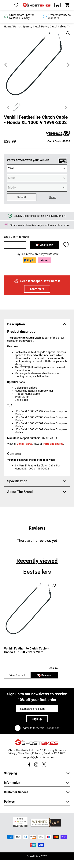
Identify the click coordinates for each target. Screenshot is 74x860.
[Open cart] (67, 5)
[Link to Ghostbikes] (37, 5)
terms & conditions (48, 728)
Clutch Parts (40, 26)
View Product (17, 675)
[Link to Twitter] (44, 764)
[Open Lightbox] (66, 31)
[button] (57, 5)
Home (7, 26)
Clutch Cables (58, 26)
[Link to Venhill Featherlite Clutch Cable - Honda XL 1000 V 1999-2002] (31, 608)
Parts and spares (53, 443)
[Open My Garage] (57, 5)
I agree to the (40, 728)
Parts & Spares (22, 26)
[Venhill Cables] (58, 133)
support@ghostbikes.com (38, 757)
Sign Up (37, 718)
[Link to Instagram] (36, 764)
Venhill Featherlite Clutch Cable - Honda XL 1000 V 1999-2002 (26, 650)
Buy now (46, 675)
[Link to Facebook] (29, 764)
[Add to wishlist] (66, 245)
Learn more (37, 288)
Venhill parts (24, 443)
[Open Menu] (7, 5)
